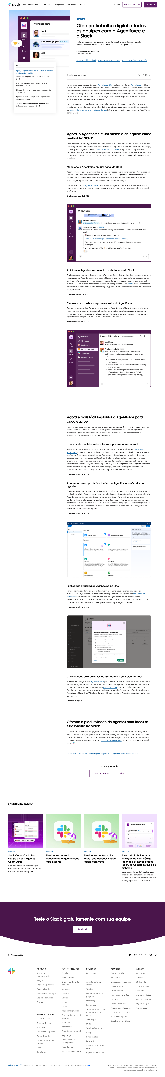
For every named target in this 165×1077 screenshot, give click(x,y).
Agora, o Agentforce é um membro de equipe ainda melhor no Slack (34, 72)
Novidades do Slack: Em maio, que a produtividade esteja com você (100, 858)
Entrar (117, 5)
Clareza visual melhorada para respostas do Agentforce (33, 91)
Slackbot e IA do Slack (86, 60)
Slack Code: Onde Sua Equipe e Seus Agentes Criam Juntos (21, 858)
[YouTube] (151, 955)
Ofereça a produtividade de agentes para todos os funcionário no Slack (32, 104)
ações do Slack (91, 185)
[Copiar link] (150, 75)
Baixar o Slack (14, 1065)
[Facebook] (142, 75)
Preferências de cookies (52, 1065)
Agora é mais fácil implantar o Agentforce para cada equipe (33, 98)
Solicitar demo (132, 5)
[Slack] (14, 5)
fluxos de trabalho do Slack (107, 149)
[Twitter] (139, 75)
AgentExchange (110, 687)
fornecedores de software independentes (88, 110)
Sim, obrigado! (101, 773)
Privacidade (29, 1065)
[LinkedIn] (146, 75)
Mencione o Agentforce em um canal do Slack (32, 77)
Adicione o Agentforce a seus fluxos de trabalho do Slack (31, 84)
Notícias (80, 19)
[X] (145, 955)
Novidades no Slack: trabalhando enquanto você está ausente (62, 858)
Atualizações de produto (109, 60)
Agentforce (136, 85)
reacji (130, 284)
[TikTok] (156, 955)
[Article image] (25, 831)
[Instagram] (135, 955)
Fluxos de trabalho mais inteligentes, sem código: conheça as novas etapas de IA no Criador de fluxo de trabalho (139, 862)
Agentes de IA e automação (134, 60)
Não (122, 773)
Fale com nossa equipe (111, 740)
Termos (38, 1065)
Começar (150, 5)
